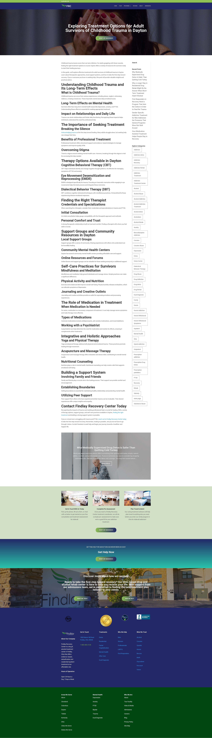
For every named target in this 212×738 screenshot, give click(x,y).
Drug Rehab (138, 290)
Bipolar (95, 710)
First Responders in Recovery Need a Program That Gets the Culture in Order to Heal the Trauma (139, 104)
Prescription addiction (138, 356)
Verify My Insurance (106, 38)
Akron (63, 697)
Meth (138, 657)
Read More (106, 464)
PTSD (136, 378)
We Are (129, 695)
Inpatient (137, 328)
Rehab (136, 388)
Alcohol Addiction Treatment (139, 205)
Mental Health (138, 334)
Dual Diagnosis (139, 295)
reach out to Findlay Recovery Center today (112, 419)
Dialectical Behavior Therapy (139, 267)
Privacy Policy (128, 722)
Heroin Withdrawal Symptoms (140, 322)
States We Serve (66, 730)
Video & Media (129, 705)
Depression (137, 251)
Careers (126, 714)
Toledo (63, 714)
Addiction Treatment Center (140, 182)
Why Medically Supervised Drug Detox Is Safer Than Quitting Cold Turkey (106, 449)
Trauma (95, 714)
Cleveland (64, 701)
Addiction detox (139, 155)
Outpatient (137, 349)
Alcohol (136, 188)
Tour (120, 5)
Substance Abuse (139, 404)
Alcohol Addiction (139, 199)
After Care (102, 656)
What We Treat (82, 598)
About (141, 5)
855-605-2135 (65, 1)
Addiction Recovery (137, 161)
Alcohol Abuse (138, 194)
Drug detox (137, 284)
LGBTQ (120, 649)
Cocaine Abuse (139, 245)
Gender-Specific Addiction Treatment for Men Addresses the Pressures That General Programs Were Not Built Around (139, 120)
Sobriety (136, 393)
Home (115, 5)
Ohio (135, 339)
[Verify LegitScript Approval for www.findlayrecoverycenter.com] (125, 620)
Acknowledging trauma (69, 132)
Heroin (136, 305)
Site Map (127, 726)
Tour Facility (128, 701)
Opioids (139, 645)
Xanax (139, 669)
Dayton (63, 710)
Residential (102, 641)
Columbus (64, 705)
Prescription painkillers (138, 371)
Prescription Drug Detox (139, 363)
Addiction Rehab (139, 168)
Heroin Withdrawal (140, 315)
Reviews (135, 5)
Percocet (140, 665)
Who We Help (129, 598)
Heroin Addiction (139, 310)
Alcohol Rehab (138, 222)
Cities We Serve (66, 726)
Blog (125, 718)
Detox (136, 256)
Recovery (137, 383)
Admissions (148, 5)
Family (136, 300)
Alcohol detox (138, 212)
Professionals (122, 645)
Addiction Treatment (137, 174)
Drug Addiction (139, 279)
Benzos (139, 653)
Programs (126, 5)
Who (125, 695)
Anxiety (136, 227)
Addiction (137, 150)
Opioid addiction (139, 344)
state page (137, 398)
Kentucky (64, 718)
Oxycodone (140, 661)
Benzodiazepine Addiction (139, 234)
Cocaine (136, 240)
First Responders (123, 653)
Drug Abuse (137, 274)
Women (120, 641)
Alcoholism (137, 217)
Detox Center (138, 261)
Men (119, 637)
